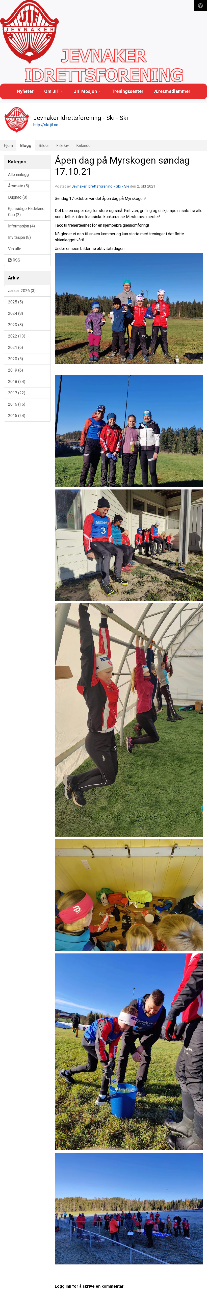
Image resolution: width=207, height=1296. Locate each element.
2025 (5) (15, 302)
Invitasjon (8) (19, 237)
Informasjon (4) (21, 226)
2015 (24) (16, 415)
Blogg (25, 145)
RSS (16, 260)
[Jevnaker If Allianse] (29, 32)
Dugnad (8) (17, 197)
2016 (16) (16, 404)
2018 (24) (16, 381)
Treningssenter (127, 91)
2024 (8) (15, 313)
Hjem (8, 145)
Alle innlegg (18, 174)
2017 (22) (16, 393)
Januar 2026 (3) (22, 290)
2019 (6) (15, 370)
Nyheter (25, 91)
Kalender (84, 145)
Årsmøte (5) (18, 186)
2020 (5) (15, 358)
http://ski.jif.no (45, 124)
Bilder (44, 145)
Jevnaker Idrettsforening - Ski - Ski (100, 186)
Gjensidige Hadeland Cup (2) (26, 211)
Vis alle (14, 248)
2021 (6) (15, 347)
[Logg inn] (200, 5)
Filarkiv (62, 145)
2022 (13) (16, 336)
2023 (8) (15, 324)
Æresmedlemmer (172, 91)
